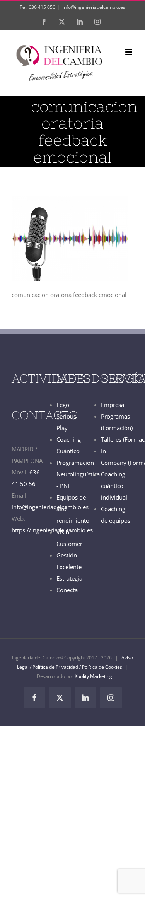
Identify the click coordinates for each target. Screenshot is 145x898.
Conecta (67, 590)
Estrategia (69, 578)
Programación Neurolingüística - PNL (78, 474)
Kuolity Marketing (93, 676)
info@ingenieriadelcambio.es (94, 7)
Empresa (112, 404)
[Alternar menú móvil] (129, 52)
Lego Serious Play (66, 416)
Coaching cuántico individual (114, 485)
